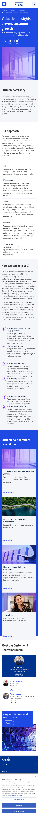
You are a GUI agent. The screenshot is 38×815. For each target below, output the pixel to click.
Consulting (8, 615)
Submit (9, 723)
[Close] (35, 776)
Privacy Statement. (17, 795)
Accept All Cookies (19, 811)
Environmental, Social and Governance (14, 520)
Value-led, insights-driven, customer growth (19, 472)
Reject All (19, 805)
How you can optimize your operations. (15, 568)
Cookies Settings (19, 799)
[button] (17, 674)
